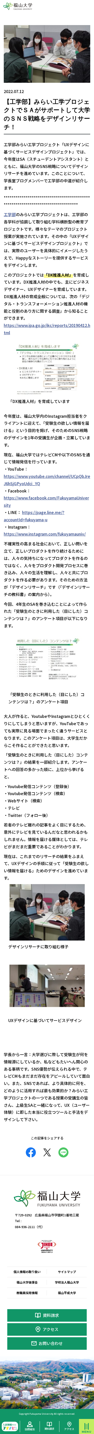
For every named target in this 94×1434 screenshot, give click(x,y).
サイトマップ (67, 1272)
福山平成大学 (67, 1293)
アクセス (50, 1329)
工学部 (10, 214)
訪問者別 (30, 1429)
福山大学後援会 (27, 1282)
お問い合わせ (51, 1343)
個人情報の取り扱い (27, 1272)
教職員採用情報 (27, 1293)
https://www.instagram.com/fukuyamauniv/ (45, 534)
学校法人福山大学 (67, 1282)
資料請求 (51, 1315)
